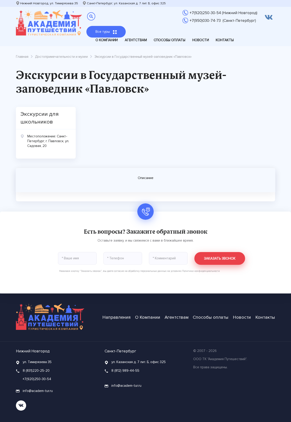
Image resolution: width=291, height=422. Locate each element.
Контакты (225, 40)
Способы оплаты (169, 40)
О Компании (106, 40)
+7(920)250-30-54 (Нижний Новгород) (223, 12)
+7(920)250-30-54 (37, 379)
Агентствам (136, 40)
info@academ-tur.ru (37, 391)
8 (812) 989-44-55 (125, 371)
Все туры (103, 32)
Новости (200, 40)
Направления (116, 317)
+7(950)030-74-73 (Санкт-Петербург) (223, 20)
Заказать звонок (220, 258)
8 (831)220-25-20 (36, 371)
